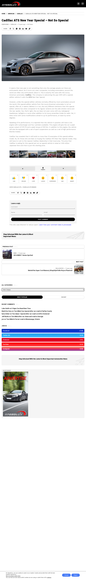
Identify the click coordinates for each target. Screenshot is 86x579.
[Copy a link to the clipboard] (29, 28)
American (11, 14)
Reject (75, 575)
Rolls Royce (59, 268)
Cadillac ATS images (29, 187)
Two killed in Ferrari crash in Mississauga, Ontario (23, 319)
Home (3, 14)
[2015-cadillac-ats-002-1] (23, 154)
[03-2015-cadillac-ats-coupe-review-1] (61, 154)
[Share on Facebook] (10, 28)
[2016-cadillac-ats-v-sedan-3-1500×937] (70, 154)
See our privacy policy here (13, 576)
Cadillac (20, 14)
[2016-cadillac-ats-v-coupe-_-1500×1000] (33, 154)
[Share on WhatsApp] (16, 28)
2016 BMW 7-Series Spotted (23, 255)
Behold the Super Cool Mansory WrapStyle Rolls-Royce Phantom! (50, 270)
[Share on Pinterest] (19, 28)
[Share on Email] (26, 28)
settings (49, 577)
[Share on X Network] (13, 28)
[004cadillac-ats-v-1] (14, 154)
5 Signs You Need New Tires (21, 308)
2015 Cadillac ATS (15, 187)
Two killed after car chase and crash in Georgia (27, 316)
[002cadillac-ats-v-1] (42, 154)
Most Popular (22, 297)
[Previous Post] (7, 254)
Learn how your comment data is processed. (55, 225)
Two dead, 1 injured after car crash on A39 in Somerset (31, 314)
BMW (15, 253)
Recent (63, 297)
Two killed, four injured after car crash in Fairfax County (33, 311)
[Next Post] (78, 269)
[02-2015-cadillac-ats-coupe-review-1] (51, 154)
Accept (66, 575)
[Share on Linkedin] (23, 28)
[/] (78, 3)
